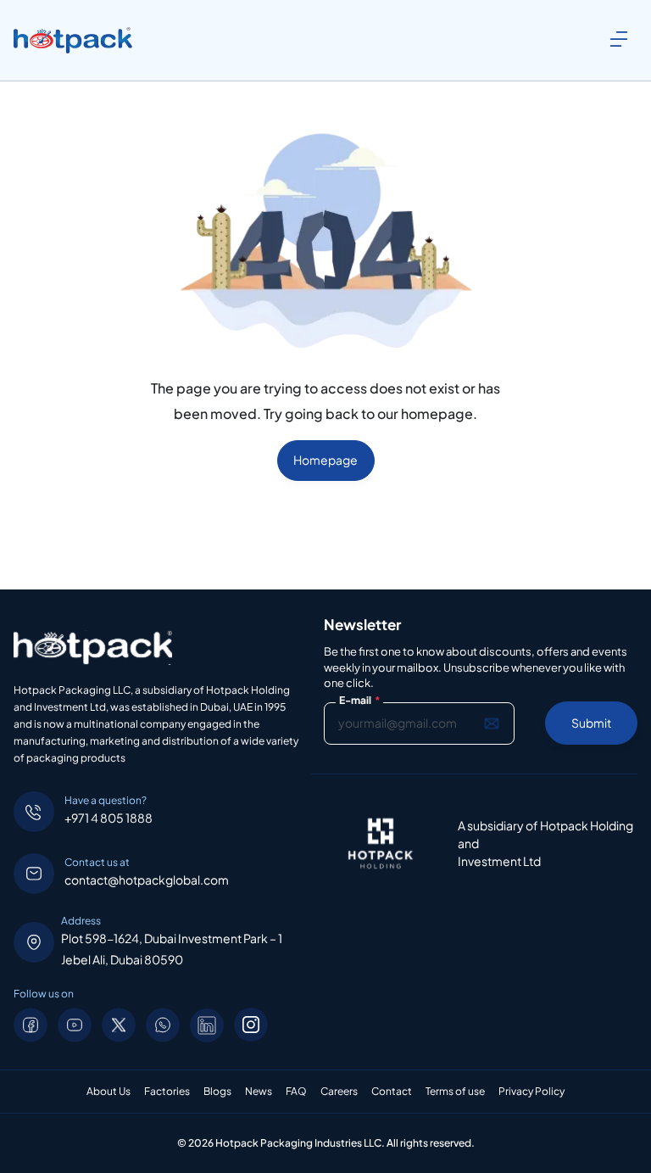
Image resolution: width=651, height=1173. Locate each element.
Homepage (325, 459)
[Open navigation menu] (618, 39)
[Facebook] (30, 1025)
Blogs (217, 1091)
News (258, 1091)
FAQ (296, 1091)
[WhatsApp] (163, 1025)
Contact (391, 1091)
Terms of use (455, 1091)
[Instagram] (251, 1025)
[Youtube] (75, 1025)
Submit (591, 722)
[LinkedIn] (207, 1025)
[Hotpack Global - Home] (73, 40)
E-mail (359, 700)
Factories (167, 1091)
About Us (108, 1091)
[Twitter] (119, 1025)
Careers (339, 1091)
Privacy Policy (531, 1091)
